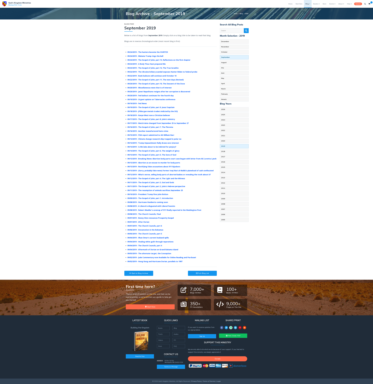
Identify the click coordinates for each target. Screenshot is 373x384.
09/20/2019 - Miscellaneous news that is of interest (149, 87)
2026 (223, 109)
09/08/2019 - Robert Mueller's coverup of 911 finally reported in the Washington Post (164, 210)
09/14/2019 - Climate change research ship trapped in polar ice (154, 139)
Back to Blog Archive (139, 273)
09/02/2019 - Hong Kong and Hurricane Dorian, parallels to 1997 (154, 261)
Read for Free (140, 356)
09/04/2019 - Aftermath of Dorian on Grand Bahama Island (152, 249)
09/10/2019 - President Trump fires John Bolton (147, 194)
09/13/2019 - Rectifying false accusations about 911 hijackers (153, 166)
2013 (223, 178)
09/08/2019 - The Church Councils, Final (144, 214)
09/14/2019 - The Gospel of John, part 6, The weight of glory (153, 151)
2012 (223, 183)
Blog (307, 4)
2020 (223, 141)
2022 (223, 130)
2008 (223, 204)
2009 (223, 199)
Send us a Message (171, 367)
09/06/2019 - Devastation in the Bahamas (145, 230)
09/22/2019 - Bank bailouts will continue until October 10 (151, 76)
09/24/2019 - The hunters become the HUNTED (147, 52)
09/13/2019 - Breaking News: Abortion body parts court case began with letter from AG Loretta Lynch (171, 159)
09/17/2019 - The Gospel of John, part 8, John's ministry (151, 119)
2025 (223, 115)
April (223, 84)
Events (331, 4)
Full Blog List (203, 273)
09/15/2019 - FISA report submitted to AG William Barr (150, 135)
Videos (160, 340)
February (224, 94)
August (224, 62)
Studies (315, 4)
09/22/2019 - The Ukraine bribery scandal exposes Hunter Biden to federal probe (162, 72)
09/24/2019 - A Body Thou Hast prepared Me (146, 64)
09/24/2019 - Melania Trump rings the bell (145, 56)
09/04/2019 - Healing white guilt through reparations (150, 241)
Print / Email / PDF (233, 336)
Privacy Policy (196, 381)
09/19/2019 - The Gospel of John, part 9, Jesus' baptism (150, 107)
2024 (223, 120)
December (225, 41)
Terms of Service (209, 381)
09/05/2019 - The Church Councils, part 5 (144, 234)
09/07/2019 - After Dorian (138, 222)
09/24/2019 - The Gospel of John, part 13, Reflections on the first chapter (158, 60)
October (224, 52)
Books (160, 328)
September (225, 57)
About (340, 4)
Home (290, 4)
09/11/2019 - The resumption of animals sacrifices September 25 (155, 190)
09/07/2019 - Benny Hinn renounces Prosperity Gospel (150, 218)
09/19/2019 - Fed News (137, 103)
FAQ (175, 346)
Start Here (299, 4)
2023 (223, 125)
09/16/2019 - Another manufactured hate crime (147, 131)
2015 (223, 167)
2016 (223, 162)
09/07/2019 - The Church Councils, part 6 (144, 226)
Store (324, 4)
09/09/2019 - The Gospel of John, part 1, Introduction (150, 198)
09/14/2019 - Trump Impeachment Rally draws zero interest (153, 143)
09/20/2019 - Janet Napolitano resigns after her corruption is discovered (158, 91)
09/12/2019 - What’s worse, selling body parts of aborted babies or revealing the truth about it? (169, 174)
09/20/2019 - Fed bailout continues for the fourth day (150, 95)
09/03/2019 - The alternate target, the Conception (149, 253)
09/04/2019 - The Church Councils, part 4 (144, 245)
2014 (223, 172)
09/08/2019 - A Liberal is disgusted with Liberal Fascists (151, 206)
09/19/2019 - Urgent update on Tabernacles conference (151, 99)
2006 (223, 214)
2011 (223, 188)
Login (219, 381)
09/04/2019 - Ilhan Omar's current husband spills (148, 238)
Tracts (160, 334)
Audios (176, 334)
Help (348, 4)
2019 (246, 13)
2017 (223, 157)
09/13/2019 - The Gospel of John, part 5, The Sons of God (151, 155)
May (222, 78)
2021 (223, 136)
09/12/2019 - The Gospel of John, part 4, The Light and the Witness (156, 178)
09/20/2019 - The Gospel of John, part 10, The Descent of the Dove (156, 84)
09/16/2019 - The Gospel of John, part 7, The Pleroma (150, 127)
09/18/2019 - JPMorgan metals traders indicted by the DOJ (152, 111)
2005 (223, 220)
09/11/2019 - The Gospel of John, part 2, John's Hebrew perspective (156, 186)
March (223, 89)
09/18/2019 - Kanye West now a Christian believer (148, 115)
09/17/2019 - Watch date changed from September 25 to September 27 (158, 123)
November (225, 47)
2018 (223, 151)
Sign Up (202, 336)
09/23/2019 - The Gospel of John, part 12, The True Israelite (153, 68)
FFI (175, 340)
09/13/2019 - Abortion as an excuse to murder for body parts (153, 162)
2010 (223, 193)
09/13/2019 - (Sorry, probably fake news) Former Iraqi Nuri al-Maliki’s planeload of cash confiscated (170, 170)
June (222, 73)
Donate (358, 4)
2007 (223, 209)
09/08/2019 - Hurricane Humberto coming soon (147, 202)
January (224, 99)
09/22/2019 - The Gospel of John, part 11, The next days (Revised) (155, 80)
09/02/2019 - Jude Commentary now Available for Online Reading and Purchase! (161, 257)
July (222, 68)
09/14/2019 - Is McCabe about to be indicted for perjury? (151, 147)
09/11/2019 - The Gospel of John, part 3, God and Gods (150, 182)
